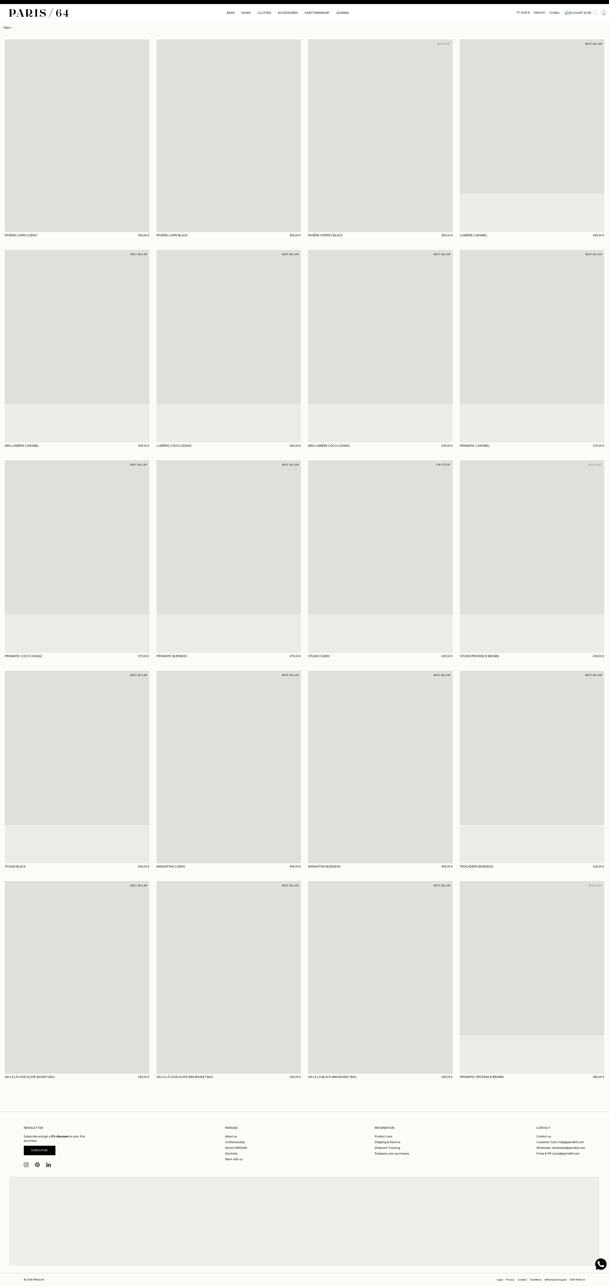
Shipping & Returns (387, 1142)
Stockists (231, 1153)
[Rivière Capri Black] (229, 135)
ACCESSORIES (288, 13)
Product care (383, 1136)
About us (231, 1136)
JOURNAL (342, 13)
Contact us (543, 1136)
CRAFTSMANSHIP (316, 13)
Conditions (535, 1279)
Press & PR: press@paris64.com (558, 1153)
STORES (554, 13)
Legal (499, 1279)
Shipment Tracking (387, 1148)
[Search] (595, 12)
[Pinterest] (37, 1164)
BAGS (231, 13)
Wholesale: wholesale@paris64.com (560, 1148)
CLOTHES (264, 13)
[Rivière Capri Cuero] (77, 135)
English (539, 12)
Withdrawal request (555, 1279)
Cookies (522, 1279)
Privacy (510, 1279)
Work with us (233, 1159)
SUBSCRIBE (39, 1150)
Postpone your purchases (392, 1153)
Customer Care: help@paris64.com (560, 1142)
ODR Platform (577, 1279)
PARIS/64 (38, 1279)
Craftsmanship (235, 1142)
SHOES (246, 13)
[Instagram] (26, 1164)
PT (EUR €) (523, 12)
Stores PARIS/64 (236, 1148)
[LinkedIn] (48, 1164)
